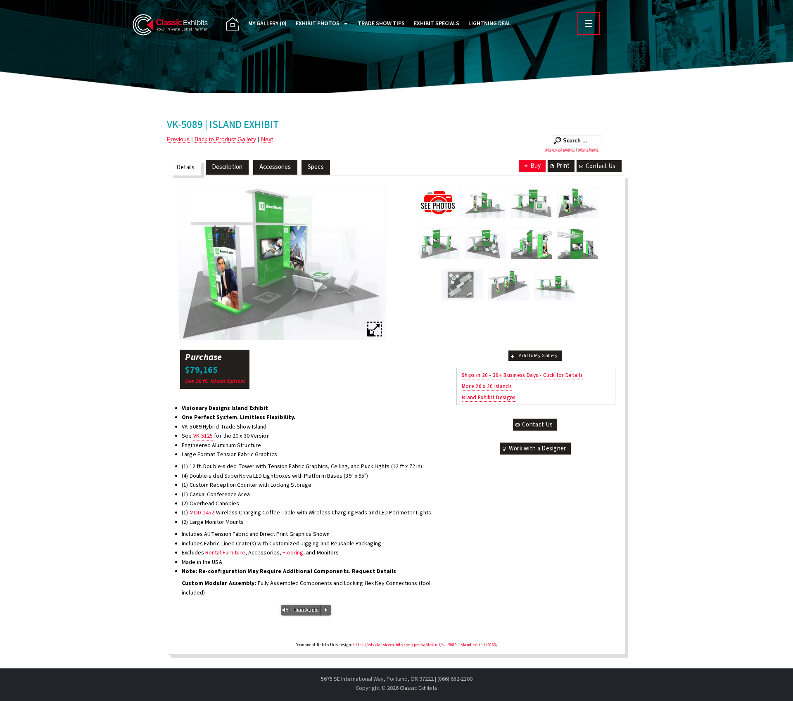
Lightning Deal (489, 23)
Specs (316, 167)
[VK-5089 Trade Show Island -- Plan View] (462, 285)
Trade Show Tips (381, 23)
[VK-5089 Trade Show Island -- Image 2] (531, 202)
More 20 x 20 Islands (487, 386)
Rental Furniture (225, 553)
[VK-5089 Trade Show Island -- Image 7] (578, 244)
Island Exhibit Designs (489, 397)
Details (185, 167)
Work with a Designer (537, 448)
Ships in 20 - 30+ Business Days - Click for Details (522, 375)
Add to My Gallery (538, 355)
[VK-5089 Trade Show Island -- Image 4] (439, 244)
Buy (535, 165)
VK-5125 (203, 436)
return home (588, 149)
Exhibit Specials (436, 23)
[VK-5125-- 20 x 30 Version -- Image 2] (555, 285)
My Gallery (267, 23)
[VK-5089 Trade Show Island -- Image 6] (531, 244)
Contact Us (600, 166)
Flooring (293, 553)
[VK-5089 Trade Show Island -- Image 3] (282, 262)
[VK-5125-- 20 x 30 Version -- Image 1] (508, 285)
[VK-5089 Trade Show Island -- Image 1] (485, 202)
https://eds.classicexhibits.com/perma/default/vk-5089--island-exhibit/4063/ (425, 645)
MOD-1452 (202, 513)
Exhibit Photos (318, 23)
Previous (178, 139)
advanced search (560, 149)
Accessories (275, 167)
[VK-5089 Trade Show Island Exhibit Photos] (439, 202)
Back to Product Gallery (225, 139)
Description (227, 167)
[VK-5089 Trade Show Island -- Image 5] (485, 244)
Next (267, 139)
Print (563, 165)
